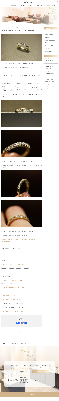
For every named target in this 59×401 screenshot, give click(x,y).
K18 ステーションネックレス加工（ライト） (50, 60)
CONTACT (40, 371)
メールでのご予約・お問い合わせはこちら (40, 367)
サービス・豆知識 (49, 45)
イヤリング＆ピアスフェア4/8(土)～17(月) (12, 264)
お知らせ (47, 48)
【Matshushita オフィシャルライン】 (12, 311)
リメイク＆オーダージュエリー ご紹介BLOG (13, 280)
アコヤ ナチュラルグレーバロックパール (51, 86)
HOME (4, 343)
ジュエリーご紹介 (14, 28)
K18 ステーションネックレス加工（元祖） (50, 66)
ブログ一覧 (22, 331)
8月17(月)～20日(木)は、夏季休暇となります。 (51, 80)
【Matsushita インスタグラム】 (10, 295)
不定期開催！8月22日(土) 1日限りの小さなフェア (51, 73)
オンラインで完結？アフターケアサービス (12, 288)
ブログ (8, 343)
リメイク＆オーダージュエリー (50, 41)
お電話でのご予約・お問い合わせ (19, 366)
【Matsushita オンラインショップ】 (12, 299)
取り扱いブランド (49, 34)
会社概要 (47, 37)
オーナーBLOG (48, 51)
